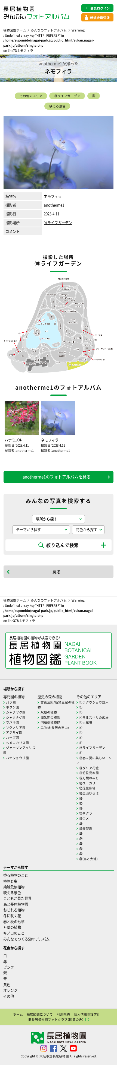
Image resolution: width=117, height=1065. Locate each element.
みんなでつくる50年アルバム (26, 939)
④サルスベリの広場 (94, 717)
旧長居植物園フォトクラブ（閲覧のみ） (56, 1019)
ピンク (8, 967)
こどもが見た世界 (17, 898)
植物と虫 (10, 881)
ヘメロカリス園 (17, 742)
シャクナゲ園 (16, 717)
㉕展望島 (85, 828)
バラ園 (11, 702)
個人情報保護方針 (87, 1014)
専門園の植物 (13, 696)
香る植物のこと (15, 875)
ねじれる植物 (13, 910)
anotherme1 (54, 205)
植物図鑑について (40, 1014)
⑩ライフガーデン (67, 95)
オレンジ (10, 990)
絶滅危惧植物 (13, 886)
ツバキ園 (12, 722)
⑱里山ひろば (89, 793)
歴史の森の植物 (50, 696)
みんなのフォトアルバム (49, 30)
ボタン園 (12, 707)
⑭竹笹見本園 (89, 772)
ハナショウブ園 (17, 757)
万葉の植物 (12, 927)
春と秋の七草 (13, 921)
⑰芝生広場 (87, 788)
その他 (8, 996)
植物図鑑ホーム (14, 30)
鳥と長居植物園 (15, 904)
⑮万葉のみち (89, 777)
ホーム (18, 1014)
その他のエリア (31, 95)
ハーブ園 (12, 737)
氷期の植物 (49, 712)
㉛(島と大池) (88, 858)
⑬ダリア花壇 (89, 767)
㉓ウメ (84, 818)
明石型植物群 (50, 722)
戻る (57, 572)
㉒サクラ (85, 813)
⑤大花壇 (85, 722)
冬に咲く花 (12, 915)
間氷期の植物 (50, 717)
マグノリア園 (16, 727)
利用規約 (63, 1014)
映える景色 (57, 106)
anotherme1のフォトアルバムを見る (57, 477)
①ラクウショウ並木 (94, 702)
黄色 (6, 984)
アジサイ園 (14, 732)
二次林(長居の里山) (55, 727)
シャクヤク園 (16, 712)
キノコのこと (13, 933)
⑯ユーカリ (87, 783)
